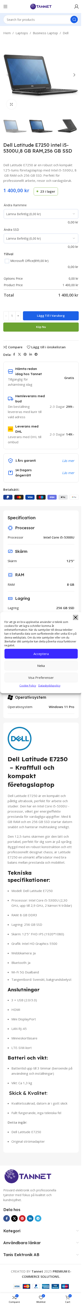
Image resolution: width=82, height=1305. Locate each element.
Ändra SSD (11, 229)
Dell (65, 33)
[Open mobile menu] (5, 6)
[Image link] (27, 1176)
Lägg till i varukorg (51, 316)
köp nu (41, 327)
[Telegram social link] (36, 354)
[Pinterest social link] (25, 354)
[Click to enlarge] (11, 104)
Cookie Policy (27, 685)
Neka (41, 665)
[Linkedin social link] (30, 354)
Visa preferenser (41, 677)
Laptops (22, 33)
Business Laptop (45, 33)
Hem (7, 33)
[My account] (76, 6)
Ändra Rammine (15, 205)
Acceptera (41, 654)
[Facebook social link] (14, 354)
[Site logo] (41, 6)
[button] (75, 617)
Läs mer (68, 460)
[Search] (74, 19)
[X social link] (19, 354)
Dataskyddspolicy (49, 685)
